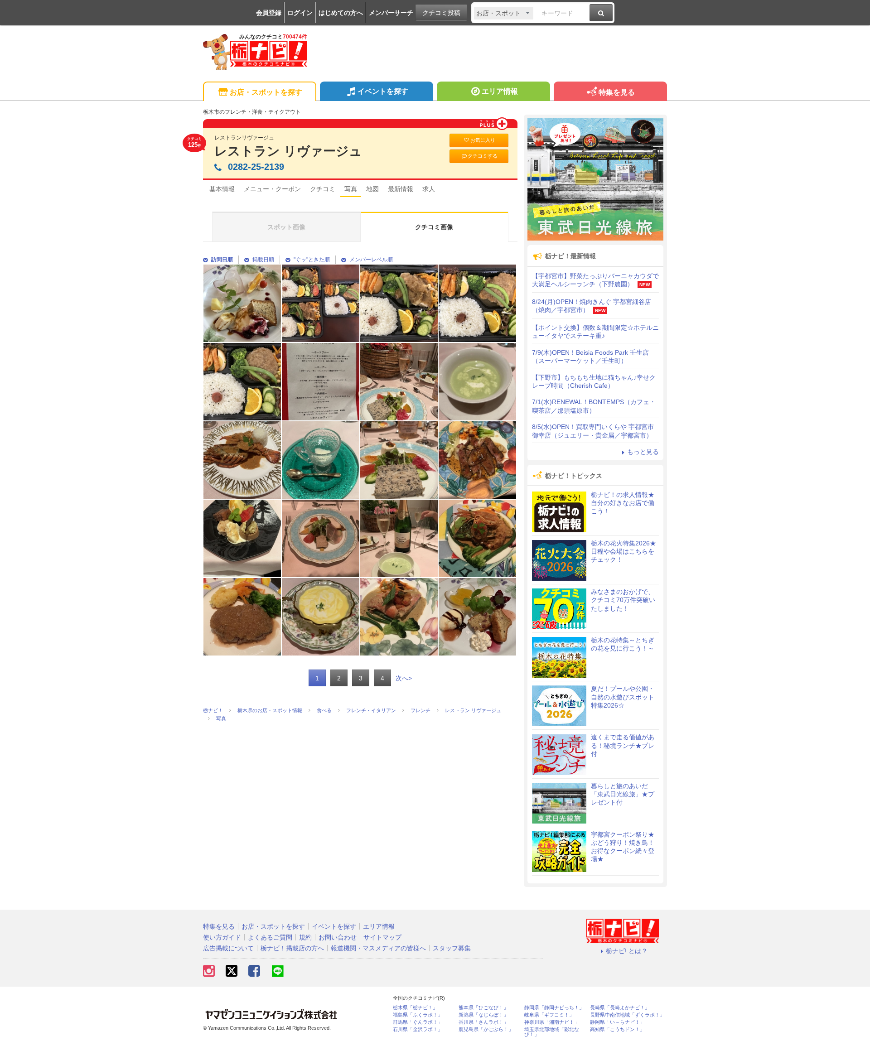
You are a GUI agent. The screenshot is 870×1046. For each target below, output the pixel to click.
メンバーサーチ (391, 12)
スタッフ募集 (452, 948)
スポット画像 (286, 227)
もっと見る (643, 451)
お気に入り (482, 140)
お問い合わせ (338, 937)
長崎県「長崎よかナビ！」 (620, 1007)
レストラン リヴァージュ (288, 151)
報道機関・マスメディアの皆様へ (378, 948)
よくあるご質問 (270, 937)
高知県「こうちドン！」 (617, 1029)
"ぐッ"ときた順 (312, 259)
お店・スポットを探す (266, 92)
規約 (305, 937)
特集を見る (617, 92)
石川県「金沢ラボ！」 (418, 1029)
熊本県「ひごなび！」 (483, 1007)
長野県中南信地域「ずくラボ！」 (627, 1014)
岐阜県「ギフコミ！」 (549, 1014)
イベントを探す (383, 91)
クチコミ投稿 (441, 12)
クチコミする (483, 156)
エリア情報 (500, 91)
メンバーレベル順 (371, 259)
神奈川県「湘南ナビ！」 (551, 1022)
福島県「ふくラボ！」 (418, 1014)
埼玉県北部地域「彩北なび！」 (551, 1032)
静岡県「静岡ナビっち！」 (554, 1007)
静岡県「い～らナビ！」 (617, 1022)
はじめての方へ (341, 12)
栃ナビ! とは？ (627, 950)
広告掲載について (228, 948)
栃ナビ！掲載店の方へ (292, 948)
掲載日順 (263, 259)
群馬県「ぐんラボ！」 (418, 1022)
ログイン (300, 12)
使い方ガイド (222, 937)
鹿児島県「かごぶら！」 (486, 1029)
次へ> (404, 678)
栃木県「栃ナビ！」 (415, 1007)
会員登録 (268, 12)
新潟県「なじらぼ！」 (483, 1014)
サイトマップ (382, 937)
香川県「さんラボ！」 (483, 1022)
